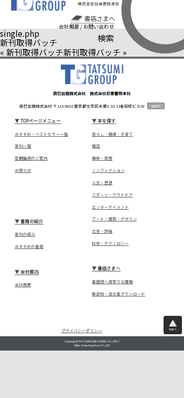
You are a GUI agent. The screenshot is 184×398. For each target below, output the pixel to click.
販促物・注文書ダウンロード (118, 293)
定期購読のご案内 (31, 158)
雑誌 (96, 145)
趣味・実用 (102, 158)
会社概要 (69, 26)
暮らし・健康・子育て (112, 134)
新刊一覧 (23, 145)
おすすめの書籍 (29, 246)
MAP (155, 106)
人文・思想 (102, 182)
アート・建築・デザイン (114, 218)
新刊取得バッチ (34, 52)
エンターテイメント (110, 207)
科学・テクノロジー (110, 243)
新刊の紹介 (25, 234)
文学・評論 (102, 231)
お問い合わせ (98, 26)
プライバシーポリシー (81, 331)
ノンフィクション (108, 170)
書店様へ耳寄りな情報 (112, 281)
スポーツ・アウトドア (112, 194)
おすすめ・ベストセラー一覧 (41, 134)
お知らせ (23, 170)
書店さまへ (99, 18)
